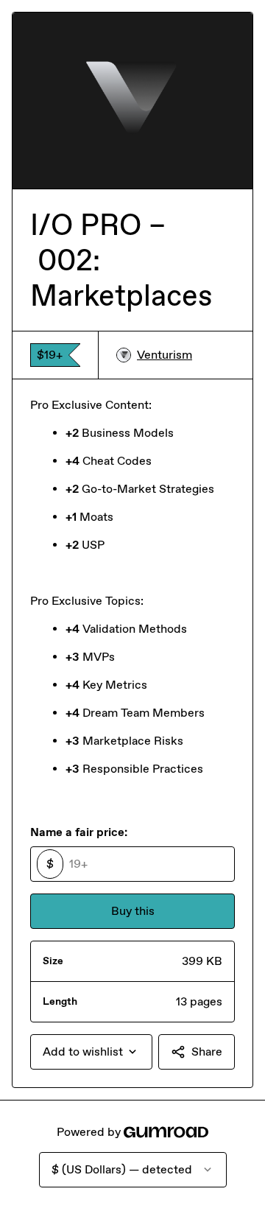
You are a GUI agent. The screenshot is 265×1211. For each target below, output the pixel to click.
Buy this (133, 911)
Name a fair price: (78, 832)
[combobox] (91, 1052)
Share (206, 1052)
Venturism (164, 355)
